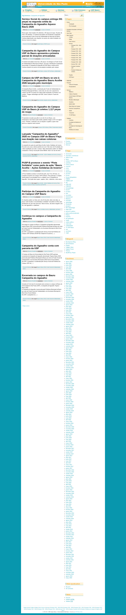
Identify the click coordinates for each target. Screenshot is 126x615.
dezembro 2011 (70, 554)
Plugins (68, 245)
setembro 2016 (70, 475)
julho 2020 (68, 393)
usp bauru (58, 209)
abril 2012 (68, 547)
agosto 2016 (69, 477)
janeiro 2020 (69, 403)
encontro (68, 173)
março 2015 (69, 507)
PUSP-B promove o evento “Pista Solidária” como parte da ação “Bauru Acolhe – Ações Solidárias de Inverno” (42, 165)
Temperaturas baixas (57, 127)
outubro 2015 (69, 495)
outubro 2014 (69, 516)
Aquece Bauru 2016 (41, 237)
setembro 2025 (70, 281)
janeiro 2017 (69, 468)
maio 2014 (68, 525)
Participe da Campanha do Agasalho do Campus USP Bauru (41, 192)
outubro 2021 (69, 366)
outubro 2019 (69, 409)
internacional (69, 197)
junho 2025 (69, 286)
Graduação (71, 24)
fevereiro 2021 (69, 380)
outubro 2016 (69, 473)
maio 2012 (68, 545)
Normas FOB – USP (75, 64)
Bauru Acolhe (40, 100)
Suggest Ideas (70, 247)
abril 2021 (68, 376)
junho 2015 (69, 502)
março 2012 (69, 549)
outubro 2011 (69, 558)
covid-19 (68, 166)
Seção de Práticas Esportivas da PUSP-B (36, 184)
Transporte (71, 112)
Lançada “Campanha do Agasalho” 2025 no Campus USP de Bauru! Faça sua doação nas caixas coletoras (41, 136)
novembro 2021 (70, 364)
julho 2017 (68, 457)
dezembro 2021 (70, 362)
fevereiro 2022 (69, 358)
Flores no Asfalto (41, 209)
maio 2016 (68, 482)
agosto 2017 (69, 455)
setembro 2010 (70, 574)
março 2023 (69, 335)
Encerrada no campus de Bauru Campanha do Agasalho (38, 276)
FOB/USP (68, 186)
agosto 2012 (69, 540)
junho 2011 (68, 565)
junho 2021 (69, 373)
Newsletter (29, 127)
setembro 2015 (70, 497)
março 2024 (69, 313)
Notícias (29, 44)
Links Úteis (69, 33)
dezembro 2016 (70, 470)
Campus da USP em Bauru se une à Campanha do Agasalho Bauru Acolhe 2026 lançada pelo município (42, 80)
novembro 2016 (70, 472)
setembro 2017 (70, 454)
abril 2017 (68, 463)
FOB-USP (68, 184)
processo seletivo (70, 211)
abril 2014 (68, 527)
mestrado (68, 200)
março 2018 (69, 443)
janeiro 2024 (69, 317)
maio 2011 (68, 567)
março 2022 (69, 357)
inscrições (68, 195)
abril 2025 (68, 290)
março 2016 (69, 486)
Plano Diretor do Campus (74, 106)
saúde (67, 220)
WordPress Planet (70, 252)
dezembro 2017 (70, 448)
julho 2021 (68, 371)
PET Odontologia (70, 207)
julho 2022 (68, 349)
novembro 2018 (70, 428)
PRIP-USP (68, 209)
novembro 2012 (70, 534)
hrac (67, 193)
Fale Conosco (72, 41)
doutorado (68, 171)
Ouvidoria (71, 102)
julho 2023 (68, 328)
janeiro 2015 (69, 511)
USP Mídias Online (78, 611)
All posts (68, 587)
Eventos (68, 141)
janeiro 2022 (69, 360)
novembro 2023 (70, 321)
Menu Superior (70, 35)
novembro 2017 (70, 450)
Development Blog (71, 242)
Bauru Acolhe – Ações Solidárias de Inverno (47, 154)
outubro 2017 (69, 452)
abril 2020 (68, 398)
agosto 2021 (69, 369)
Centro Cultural (70, 164)
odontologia (69, 202)
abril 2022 (68, 355)
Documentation (70, 243)
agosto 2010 (69, 576)
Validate (70, 599)
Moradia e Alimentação (74, 99)
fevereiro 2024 (69, 315)
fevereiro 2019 (69, 423)
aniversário (69, 154)
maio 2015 (68, 504)
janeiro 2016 (69, 490)
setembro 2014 (70, 518)
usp (49, 44)
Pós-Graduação (72, 26)
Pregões (71, 75)
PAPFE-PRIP (72, 104)
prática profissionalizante (72, 213)
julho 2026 (68, 263)
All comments (69, 588)
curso (67, 168)
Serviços (69, 90)
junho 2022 (69, 351)
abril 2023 (68, 333)
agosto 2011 (69, 561)
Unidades (69, 118)
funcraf (67, 189)
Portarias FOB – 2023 (76, 55)
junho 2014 (69, 524)
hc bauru (68, 191)
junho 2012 (69, 543)
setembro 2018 (70, 432)
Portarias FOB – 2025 (76, 59)
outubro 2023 (69, 322)
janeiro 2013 (69, 531)
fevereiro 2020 (69, 401)
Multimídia (69, 80)
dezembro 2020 (70, 383)
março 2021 (69, 378)
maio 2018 (68, 439)
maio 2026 (68, 267)
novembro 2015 (70, 493)
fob (66, 182)
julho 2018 (68, 436)
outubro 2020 (69, 387)
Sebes (24, 239)
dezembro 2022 (70, 340)
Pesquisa (69, 82)
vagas (67, 233)
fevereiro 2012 (69, 551)
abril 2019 (68, 419)
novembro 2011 (70, 556)
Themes (68, 251)
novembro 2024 (70, 299)
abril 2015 (68, 506)
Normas (71, 43)
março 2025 (69, 292)
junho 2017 (69, 459)
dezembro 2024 (70, 297)
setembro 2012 (70, 538)
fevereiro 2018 (69, 445)
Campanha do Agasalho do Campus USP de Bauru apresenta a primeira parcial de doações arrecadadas (41, 53)
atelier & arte (69, 157)
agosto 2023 (69, 326)
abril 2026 (68, 268)
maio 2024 (68, 310)
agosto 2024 (69, 304)
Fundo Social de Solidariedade (53, 237)
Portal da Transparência (74, 108)
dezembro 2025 (70, 276)
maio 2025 (68, 288)
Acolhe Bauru (40, 44)
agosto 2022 (69, 348)
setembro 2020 (70, 389)
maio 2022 (68, 353)
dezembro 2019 (70, 405)
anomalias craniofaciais (72, 155)
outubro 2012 (69, 536)
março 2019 (69, 421)
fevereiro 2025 (69, 294)
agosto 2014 (69, 520)
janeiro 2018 (69, 446)
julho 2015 (68, 500)
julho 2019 (68, 414)
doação (45, 100)
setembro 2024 (70, 303)
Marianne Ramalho (32, 114)
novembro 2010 (70, 572)
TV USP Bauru (72, 115)
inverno (49, 100)
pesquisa (68, 206)
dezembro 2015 (70, 491)
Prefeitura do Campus (74, 129)
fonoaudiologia (69, 188)
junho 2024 (69, 308)
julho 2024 (68, 306)
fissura (67, 175)
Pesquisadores (72, 86)
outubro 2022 (69, 344)
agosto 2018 (69, 434)
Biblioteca (71, 91)
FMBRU (68, 179)
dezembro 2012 (70, 533)
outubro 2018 (69, 430)
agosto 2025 (69, 283)
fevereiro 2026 (69, 272)
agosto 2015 (69, 498)
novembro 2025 (70, 278)
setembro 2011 (70, 560)
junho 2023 (69, 330)
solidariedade (57, 71)
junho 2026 (69, 265)
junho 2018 (69, 437)
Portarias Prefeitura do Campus (88, 609)
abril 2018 (68, 441)
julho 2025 (68, 285)
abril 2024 (68, 312)
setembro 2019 (70, 410)
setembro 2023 (70, 324)
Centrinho (71, 120)
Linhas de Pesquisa (73, 84)
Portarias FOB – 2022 (76, 53)
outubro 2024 (69, 301)
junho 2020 (69, 394)
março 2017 (69, 464)
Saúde (70, 110)
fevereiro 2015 (69, 509)
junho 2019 (69, 416)
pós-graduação (70, 218)
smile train (68, 224)
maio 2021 (68, 375)
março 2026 (69, 270)
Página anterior (26, 305)
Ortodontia (68, 204)
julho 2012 (68, 542)
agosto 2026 (69, 261)
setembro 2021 (70, 367)
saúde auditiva (70, 222)
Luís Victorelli (31, 29)
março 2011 (69, 570)
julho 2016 (68, 479)
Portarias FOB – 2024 (76, 57)
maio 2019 (68, 418)
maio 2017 (68, 461)
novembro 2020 (70, 385)
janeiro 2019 (69, 425)
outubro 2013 (69, 529)
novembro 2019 (70, 407)
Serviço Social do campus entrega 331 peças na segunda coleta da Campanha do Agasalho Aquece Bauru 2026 (42, 23)
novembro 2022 (70, 342)
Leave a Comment (46, 29)
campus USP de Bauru (49, 71)
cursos (67, 170)
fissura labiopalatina (71, 177)
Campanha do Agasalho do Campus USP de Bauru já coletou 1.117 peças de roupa (41, 109)
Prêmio (68, 215)
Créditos (71, 37)
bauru (67, 159)
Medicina (68, 198)
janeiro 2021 (69, 382)
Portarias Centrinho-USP (74, 609)
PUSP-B (45, 44)
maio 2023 (68, 331)
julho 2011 (68, 563)
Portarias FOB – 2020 (76, 49)
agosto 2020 (69, 391)
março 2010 (69, 578)
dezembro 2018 (70, 427)
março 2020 (69, 400)
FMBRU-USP (69, 181)
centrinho (68, 163)
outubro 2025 (69, 279)
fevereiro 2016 (69, 488)
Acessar (68, 597)
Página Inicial (26, 607)
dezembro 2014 (70, 513)
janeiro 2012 (69, 552)
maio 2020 (68, 396)
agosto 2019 (69, 412)
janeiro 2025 (69, 295)
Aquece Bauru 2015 (41, 298)
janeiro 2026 (69, 274)
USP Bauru (71, 77)
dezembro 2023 (70, 319)
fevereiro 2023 (69, 337)
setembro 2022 (70, 346)
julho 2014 (68, 522)
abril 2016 (68, 484)
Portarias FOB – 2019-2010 (56, 607)
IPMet (50, 127)
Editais (70, 39)
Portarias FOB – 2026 (76, 62)
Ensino (68, 22)
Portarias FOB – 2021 (76, 51)
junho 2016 (69, 480)
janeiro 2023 (69, 339)
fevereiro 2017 (69, 466)
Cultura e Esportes (73, 94)
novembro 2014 (70, 515)
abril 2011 (68, 569)
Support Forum (70, 249)
